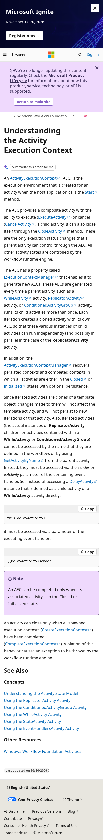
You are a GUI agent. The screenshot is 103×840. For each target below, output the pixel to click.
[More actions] (94, 116)
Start (89, 192)
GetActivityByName (22, 460)
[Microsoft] (51, 54)
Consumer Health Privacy (25, 825)
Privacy (34, 818)
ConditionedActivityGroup (48, 305)
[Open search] (80, 54)
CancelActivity (18, 224)
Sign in (93, 54)
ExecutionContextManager (29, 277)
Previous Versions (47, 811)
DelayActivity (82, 481)
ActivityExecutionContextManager (36, 365)
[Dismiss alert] (95, 8)
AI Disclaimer (15, 811)
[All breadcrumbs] (8, 116)
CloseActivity (50, 231)
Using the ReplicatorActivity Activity (37, 700)
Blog (71, 811)
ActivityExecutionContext (33, 178)
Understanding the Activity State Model (41, 693)
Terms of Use (67, 825)
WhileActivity (16, 298)
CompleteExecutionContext (31, 644)
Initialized (13, 386)
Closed (76, 379)
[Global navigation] (5, 54)
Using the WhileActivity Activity (33, 714)
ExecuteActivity (52, 217)
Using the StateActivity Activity (32, 721)
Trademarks (14, 832)
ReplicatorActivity (64, 298)
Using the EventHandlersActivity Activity (41, 728)
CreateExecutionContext (65, 630)
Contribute (13, 818)
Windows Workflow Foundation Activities (45, 116)
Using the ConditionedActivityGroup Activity (45, 707)
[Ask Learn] (86, 116)
